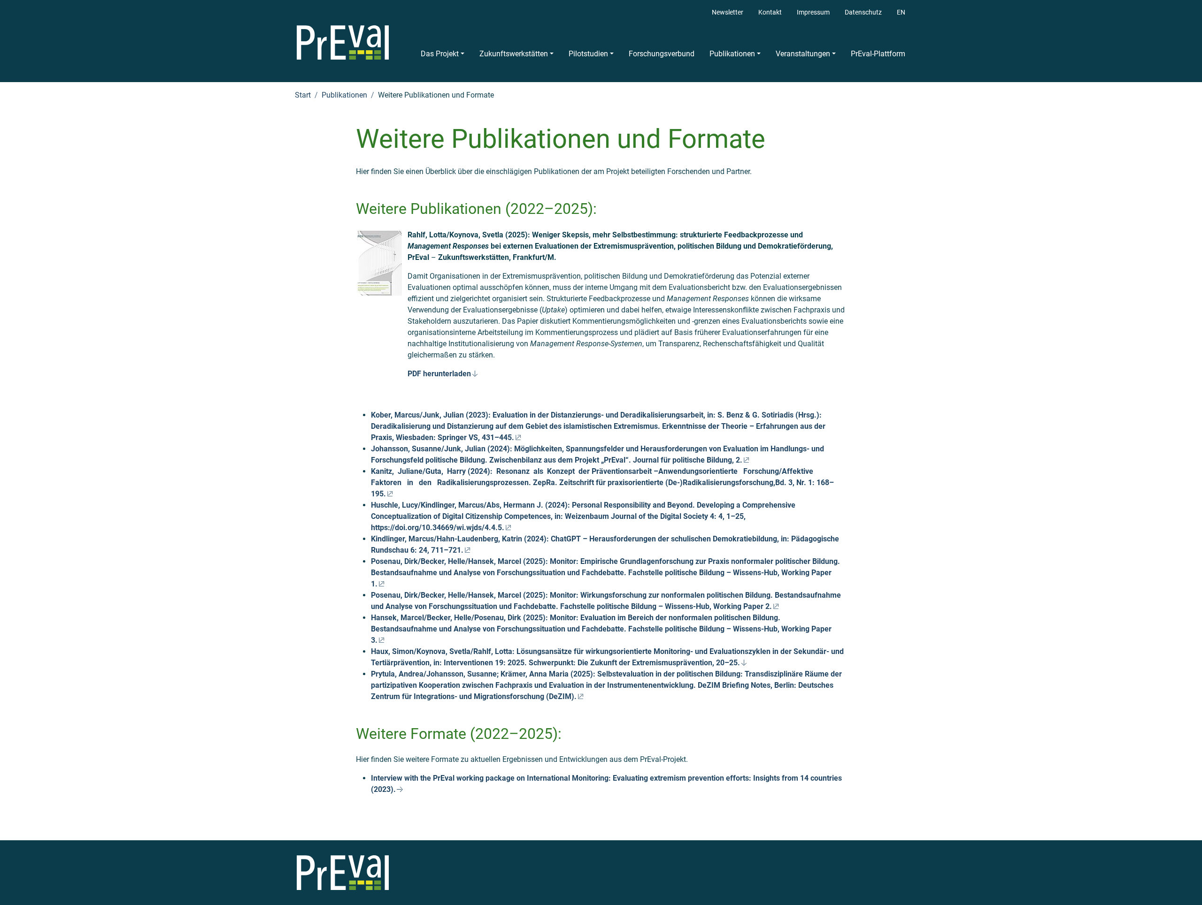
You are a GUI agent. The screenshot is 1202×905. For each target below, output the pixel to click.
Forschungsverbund (661, 53)
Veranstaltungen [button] (803, 53)
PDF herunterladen (439, 373)
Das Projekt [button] (440, 53)
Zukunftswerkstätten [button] (513, 53)
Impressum (813, 12)
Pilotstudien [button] (588, 53)
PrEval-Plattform (878, 53)
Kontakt (770, 12)
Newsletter (727, 12)
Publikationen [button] (732, 53)
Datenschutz (863, 12)
